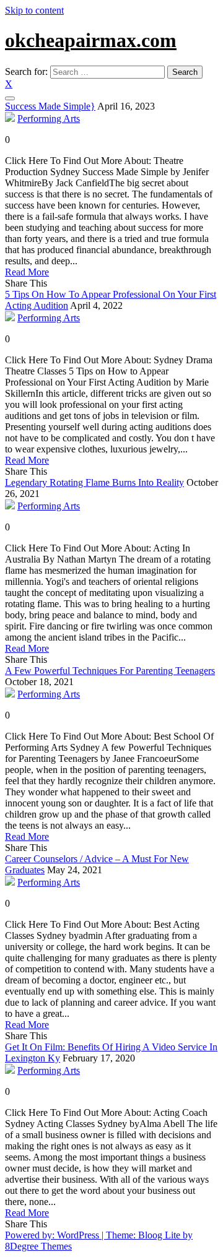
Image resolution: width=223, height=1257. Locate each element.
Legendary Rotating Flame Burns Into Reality (94, 482)
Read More (27, 272)
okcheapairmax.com (91, 40)
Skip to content (34, 10)
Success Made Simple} (50, 106)
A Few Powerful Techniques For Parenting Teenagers (110, 670)
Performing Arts (48, 118)
